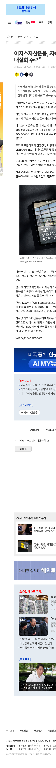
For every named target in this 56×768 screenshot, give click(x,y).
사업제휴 (38, 730)
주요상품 (24, 730)
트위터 (26, 74)
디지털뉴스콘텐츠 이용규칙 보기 (34, 440)
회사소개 (10, 730)
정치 (49, 22)
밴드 (31, 74)
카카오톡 (17, 74)
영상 (28, 22)
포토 (41, 22)
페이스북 (22, 74)
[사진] (33, 604)
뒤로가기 (24, 448)
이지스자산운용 (29, 412)
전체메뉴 (9, 22)
